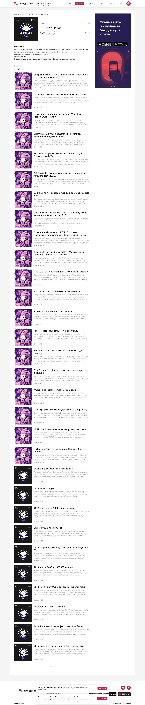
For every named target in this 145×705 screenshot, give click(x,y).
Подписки (101, 3)
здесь (78, 701)
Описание (18, 46)
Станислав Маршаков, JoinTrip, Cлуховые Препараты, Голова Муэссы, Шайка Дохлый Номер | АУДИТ (60, 235)
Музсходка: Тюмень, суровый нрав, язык (55, 390)
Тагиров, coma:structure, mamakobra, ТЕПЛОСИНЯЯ (60, 94)
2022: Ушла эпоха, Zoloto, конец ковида (54, 508)
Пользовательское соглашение (122, 703)
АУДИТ (24, 14)
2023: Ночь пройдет (44, 488)
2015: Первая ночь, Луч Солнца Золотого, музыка (59, 646)
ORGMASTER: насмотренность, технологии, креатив (61, 271)
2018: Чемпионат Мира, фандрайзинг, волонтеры (59, 587)
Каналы (111, 3)
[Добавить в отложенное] (48, 33)
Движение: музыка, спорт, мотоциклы (53, 311)
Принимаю (102, 688)
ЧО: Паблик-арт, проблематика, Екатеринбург (57, 291)
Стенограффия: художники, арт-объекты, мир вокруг (61, 409)
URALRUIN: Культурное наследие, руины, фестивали (60, 429)
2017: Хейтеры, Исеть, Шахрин (49, 606)
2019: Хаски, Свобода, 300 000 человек (53, 567)
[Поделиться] (53, 33)
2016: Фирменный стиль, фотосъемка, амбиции (58, 626)
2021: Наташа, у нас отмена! (48, 528)
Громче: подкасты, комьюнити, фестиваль (56, 331)
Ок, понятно (102, 698)
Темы (120, 3)
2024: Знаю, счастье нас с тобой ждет (53, 469)
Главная (90, 3)
